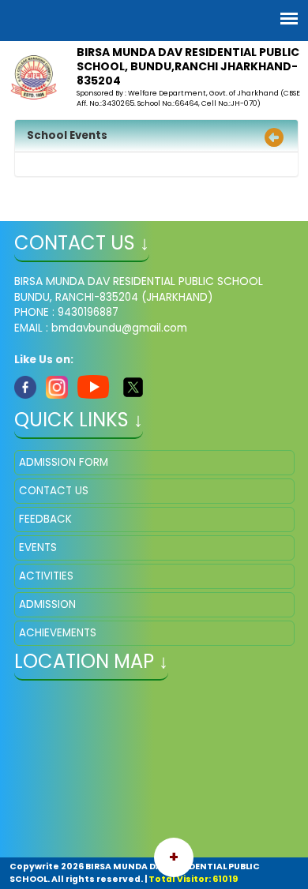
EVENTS (38, 547)
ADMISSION (47, 604)
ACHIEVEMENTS (57, 632)
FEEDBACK (45, 519)
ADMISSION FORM (63, 462)
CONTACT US (53, 490)
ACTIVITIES (46, 575)
